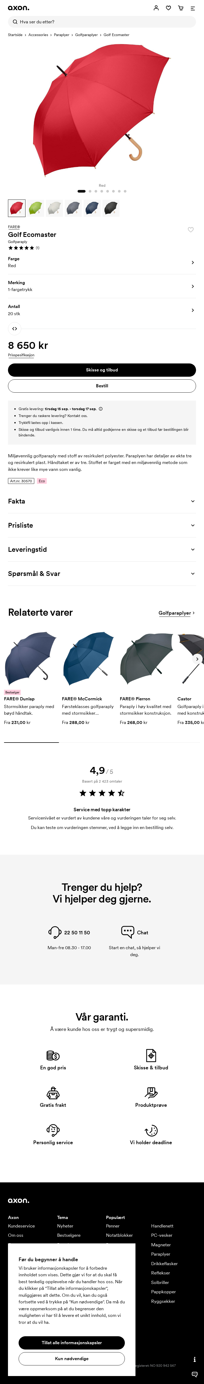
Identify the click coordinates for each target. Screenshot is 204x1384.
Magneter (161, 1245)
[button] (17, 208)
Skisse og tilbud (102, 370)
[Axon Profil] (18, 8)
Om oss (15, 1235)
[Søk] (14, 22)
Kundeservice (21, 1226)
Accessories (38, 34)
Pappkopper (163, 1292)
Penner (113, 1226)
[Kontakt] (194, 1359)
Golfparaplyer (86, 34)
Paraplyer (61, 34)
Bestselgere (68, 1235)
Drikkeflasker (164, 1263)
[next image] (190, 110)
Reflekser (160, 1273)
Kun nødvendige (71, 1358)
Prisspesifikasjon (21, 355)
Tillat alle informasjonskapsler (72, 1343)
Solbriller (160, 1282)
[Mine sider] (156, 8)
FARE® (14, 227)
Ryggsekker (163, 1301)
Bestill (102, 386)
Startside (15, 34)
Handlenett (162, 1226)
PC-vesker (161, 1235)
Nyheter (65, 1226)
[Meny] (193, 8)
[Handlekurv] (180, 8)
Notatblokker (119, 1235)
